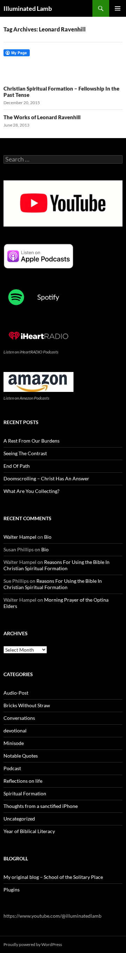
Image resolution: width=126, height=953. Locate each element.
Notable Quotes (21, 756)
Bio (47, 537)
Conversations (19, 718)
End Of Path (17, 466)
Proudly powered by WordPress (33, 944)
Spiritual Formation (25, 793)
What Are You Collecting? (31, 491)
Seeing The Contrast (25, 453)
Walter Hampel (20, 537)
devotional (15, 730)
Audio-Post (16, 693)
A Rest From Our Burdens (31, 441)
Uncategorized (19, 819)
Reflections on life (23, 781)
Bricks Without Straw (27, 705)
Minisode (14, 743)
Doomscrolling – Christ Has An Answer (46, 478)
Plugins (12, 890)
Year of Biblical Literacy (29, 831)
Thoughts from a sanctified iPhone (41, 806)
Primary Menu (117, 8)
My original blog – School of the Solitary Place (53, 877)
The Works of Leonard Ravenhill (42, 117)
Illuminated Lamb (28, 8)
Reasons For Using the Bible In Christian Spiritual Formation (57, 565)
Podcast (12, 768)
